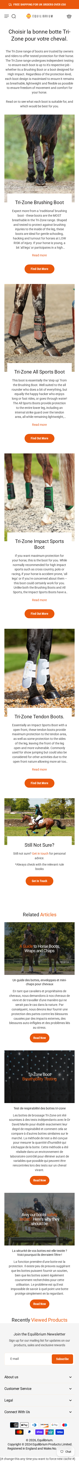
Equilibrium (44, 1440)
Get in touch (40, 853)
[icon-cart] (69, 16)
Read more (39, 255)
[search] (13, 16)
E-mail (14, 1359)
